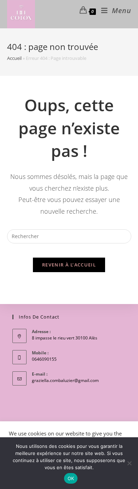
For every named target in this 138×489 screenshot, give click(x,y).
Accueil (14, 58)
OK (71, 478)
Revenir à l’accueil (69, 265)
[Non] (129, 463)
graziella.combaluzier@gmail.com (65, 380)
